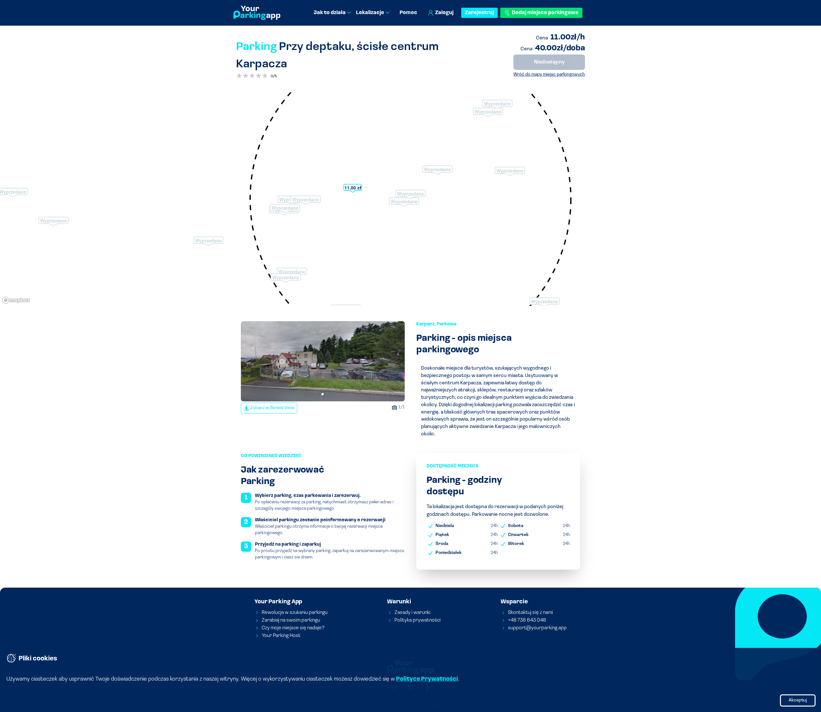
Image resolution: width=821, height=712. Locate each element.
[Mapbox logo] (16, 300)
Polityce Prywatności (427, 679)
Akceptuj (798, 700)
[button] (322, 394)
